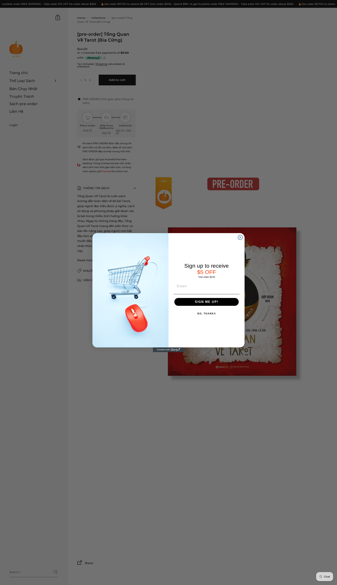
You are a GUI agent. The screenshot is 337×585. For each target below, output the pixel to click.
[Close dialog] (240, 237)
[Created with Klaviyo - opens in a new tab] (168, 349)
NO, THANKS (206, 313)
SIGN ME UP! (206, 301)
